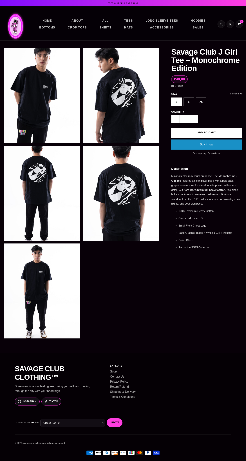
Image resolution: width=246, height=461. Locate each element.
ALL (105, 20)
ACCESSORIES (162, 27)
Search (114, 371)
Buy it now (206, 144)
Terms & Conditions (122, 396)
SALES (198, 27)
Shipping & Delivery (123, 391)
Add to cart (206, 132)
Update (114, 422)
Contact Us (117, 376)
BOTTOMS (47, 27)
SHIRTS (105, 27)
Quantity (178, 111)
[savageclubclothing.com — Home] (15, 26)
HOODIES (198, 20)
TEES (128, 20)
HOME (47, 20)
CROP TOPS (77, 27)
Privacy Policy (119, 381)
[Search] (221, 24)
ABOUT (77, 20)
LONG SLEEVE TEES (162, 20)
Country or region (28, 423)
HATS (128, 27)
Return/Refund (119, 386)
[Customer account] (230, 24)
